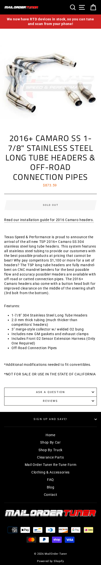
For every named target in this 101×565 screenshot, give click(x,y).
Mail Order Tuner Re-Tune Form (50, 465)
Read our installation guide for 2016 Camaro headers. (49, 220)
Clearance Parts (50, 457)
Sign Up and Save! (50, 419)
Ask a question (50, 392)
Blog (50, 487)
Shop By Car (50, 442)
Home (50, 435)
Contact (50, 495)
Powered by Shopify (50, 561)
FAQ (50, 480)
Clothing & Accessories (50, 472)
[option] (50, 21)
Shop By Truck (50, 450)
